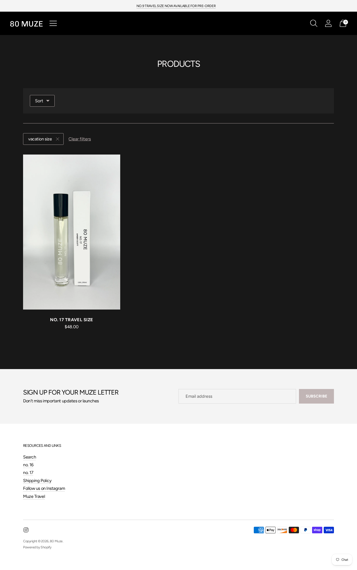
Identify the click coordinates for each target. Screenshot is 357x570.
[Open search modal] (314, 23)
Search (29, 457)
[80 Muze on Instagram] (26, 531)
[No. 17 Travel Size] (71, 232)
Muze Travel (34, 496)
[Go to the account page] (328, 23)
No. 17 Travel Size (71, 319)
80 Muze (56, 541)
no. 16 (28, 464)
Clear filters (79, 139)
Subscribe (316, 396)
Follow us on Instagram (44, 488)
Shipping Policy (37, 480)
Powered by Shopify (37, 547)
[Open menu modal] (53, 23)
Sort (39, 101)
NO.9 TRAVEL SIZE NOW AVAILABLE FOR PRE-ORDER (176, 6)
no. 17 (28, 472)
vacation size (40, 139)
